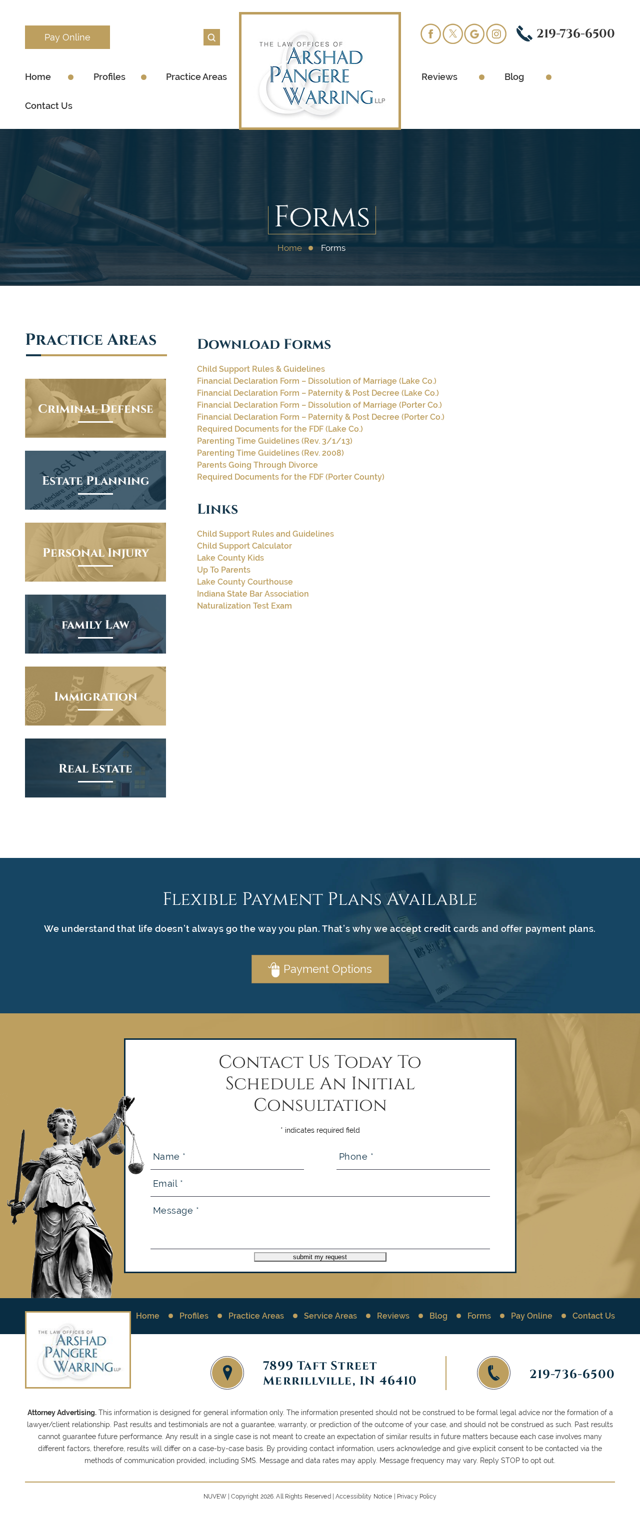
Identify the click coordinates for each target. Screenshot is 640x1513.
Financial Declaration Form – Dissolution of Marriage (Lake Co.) (316, 381)
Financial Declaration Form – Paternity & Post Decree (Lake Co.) (318, 393)
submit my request (320, 1257)
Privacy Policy (417, 1496)
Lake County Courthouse (245, 582)
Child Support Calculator (244, 546)
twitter (452, 33)
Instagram (496, 33)
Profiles (110, 76)
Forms (479, 1316)
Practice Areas (196, 76)
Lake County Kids (230, 558)
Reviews (440, 76)
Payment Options (328, 968)
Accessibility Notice (364, 1496)
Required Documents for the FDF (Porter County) (290, 477)
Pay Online (67, 37)
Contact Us (48, 105)
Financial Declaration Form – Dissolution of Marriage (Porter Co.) (319, 405)
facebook (430, 33)
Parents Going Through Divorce (257, 465)
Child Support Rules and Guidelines (265, 534)
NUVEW (215, 1496)
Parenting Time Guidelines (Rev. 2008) (270, 453)
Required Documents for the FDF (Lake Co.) (280, 429)
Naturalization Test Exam (244, 606)
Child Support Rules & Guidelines (261, 369)
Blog (514, 76)
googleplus (474, 33)
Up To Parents (223, 570)
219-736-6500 (575, 33)
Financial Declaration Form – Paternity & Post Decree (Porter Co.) (320, 417)
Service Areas (330, 1316)
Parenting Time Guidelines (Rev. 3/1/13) (274, 441)
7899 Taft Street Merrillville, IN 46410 (340, 1372)
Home (38, 76)
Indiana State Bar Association (253, 594)
